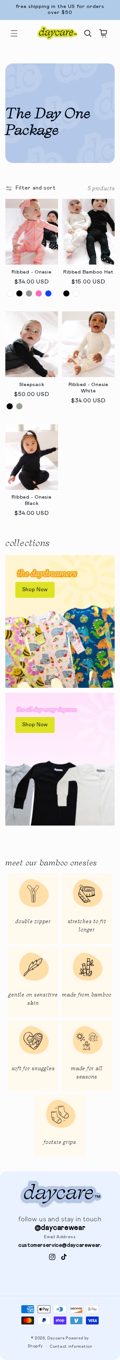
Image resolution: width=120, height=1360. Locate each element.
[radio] (9, 293)
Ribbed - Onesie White (88, 387)
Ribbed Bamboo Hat (88, 272)
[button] (14, 33)
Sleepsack (31, 384)
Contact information (71, 1346)
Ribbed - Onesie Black (31, 500)
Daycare (55, 1338)
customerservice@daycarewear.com (65, 1245)
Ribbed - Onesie (31, 272)
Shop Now (35, 589)
